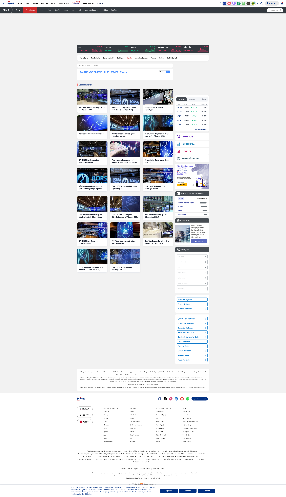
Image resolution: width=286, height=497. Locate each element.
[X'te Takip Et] (165, 398)
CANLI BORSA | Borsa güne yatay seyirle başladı (124, 187)
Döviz (42, 10)
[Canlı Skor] (238, 3)
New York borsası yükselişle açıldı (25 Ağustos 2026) (92, 108)
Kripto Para (160, 422)
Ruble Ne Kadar (184, 360)
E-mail (132, 432)
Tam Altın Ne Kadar (185, 328)
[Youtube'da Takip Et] (182, 398)
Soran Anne (186, 415)
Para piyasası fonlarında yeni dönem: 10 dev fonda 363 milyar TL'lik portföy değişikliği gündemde (124, 161)
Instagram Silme (188, 432)
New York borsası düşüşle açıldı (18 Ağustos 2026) (157, 216)
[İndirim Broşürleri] (233, 3)
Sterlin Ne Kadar (184, 351)
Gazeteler (133, 428)
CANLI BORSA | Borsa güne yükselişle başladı (155, 187)
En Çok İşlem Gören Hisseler (172, 459)
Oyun (184, 408)
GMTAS (179, 108)
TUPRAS (180, 210)
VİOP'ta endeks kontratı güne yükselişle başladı (123, 135)
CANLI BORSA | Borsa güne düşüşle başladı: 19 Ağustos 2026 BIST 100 (125, 216)
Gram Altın (180, 454)
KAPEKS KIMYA (182, 214)
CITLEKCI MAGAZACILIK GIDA (186, 203)
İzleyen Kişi (201, 198)
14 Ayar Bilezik (102, 456)
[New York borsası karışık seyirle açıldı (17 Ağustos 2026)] (158, 230)
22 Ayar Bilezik (129, 456)
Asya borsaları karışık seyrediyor (91, 134)
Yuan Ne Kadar (183, 355)
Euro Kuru (159, 432)
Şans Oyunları (134, 435)
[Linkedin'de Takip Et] (176, 398)
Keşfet (158, 442)
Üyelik (136, 469)
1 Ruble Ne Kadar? (116, 459)
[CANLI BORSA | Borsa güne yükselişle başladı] (158, 175)
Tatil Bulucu (187, 418)
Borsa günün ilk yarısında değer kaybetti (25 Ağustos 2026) (124, 108)
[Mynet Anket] (229, 3)
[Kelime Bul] (243, 3)
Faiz (80, 10)
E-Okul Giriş (187, 425)
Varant (153, 58)
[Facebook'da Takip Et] (159, 398)
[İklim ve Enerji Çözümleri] (253, 3)
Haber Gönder (201, 399)
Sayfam (114, 10)
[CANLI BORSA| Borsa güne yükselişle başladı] (92, 149)
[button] (3, 3)
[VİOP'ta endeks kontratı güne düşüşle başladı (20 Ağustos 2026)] (92, 204)
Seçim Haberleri (135, 422)
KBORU (179, 112)
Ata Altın (190, 454)
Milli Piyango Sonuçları (190, 422)
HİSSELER (187, 151)
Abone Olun (199, 241)
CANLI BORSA (189, 144)
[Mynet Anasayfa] (10, 2)
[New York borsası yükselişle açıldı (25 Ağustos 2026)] (92, 97)
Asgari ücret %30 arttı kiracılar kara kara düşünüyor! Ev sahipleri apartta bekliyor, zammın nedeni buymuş (160, 451)
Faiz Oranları (146, 462)
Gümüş (57, 10)
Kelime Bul (186, 412)
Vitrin (132, 418)
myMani (105, 10)
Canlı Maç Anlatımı (136, 425)
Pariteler (136, 462)
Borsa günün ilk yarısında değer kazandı (157, 161)
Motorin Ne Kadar (185, 309)
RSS (162, 469)
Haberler (106, 412)
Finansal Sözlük (161, 415)
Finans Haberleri (153, 454)
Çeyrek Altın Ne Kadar (186, 319)
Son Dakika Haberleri (110, 408)
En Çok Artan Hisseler (152, 459)
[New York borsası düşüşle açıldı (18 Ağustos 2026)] (158, 204)
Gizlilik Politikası (145, 469)
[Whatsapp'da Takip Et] (187, 398)
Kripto (65, 10)
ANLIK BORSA (189, 136)
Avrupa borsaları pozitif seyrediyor (154, 108)
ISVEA (179, 116)
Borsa (18, 10)
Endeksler (120, 58)
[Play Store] (85, 409)
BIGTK (179, 120)
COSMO (179, 124)
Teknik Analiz (95, 58)
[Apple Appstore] (85, 415)
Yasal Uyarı (156, 469)
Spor (105, 435)
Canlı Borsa (84, 58)
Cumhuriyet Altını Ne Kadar (188, 337)
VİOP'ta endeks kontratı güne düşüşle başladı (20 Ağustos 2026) (90, 216)
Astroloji (133, 415)
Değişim (161, 58)
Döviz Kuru (200, 459)
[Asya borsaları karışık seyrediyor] (92, 123)
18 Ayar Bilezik (115, 456)
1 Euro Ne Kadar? (101, 459)
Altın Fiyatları (160, 425)
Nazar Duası (187, 442)
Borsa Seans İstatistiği (163, 408)
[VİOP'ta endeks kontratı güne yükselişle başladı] (125, 123)
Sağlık (132, 412)
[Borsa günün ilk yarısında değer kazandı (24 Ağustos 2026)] (158, 123)
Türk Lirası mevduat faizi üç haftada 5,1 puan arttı (104, 451)
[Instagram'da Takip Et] (170, 398)
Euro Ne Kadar (183, 346)
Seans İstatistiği (108, 58)
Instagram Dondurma (190, 428)
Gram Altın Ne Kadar (186, 323)
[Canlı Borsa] (248, 3)
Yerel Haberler (108, 442)
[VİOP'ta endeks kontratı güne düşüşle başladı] (125, 230)
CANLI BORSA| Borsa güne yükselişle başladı (89, 161)
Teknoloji (133, 408)
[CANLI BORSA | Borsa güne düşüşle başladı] (92, 230)
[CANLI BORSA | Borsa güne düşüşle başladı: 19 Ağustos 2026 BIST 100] (125, 204)
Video (105, 438)
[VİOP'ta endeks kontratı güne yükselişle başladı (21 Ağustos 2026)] (92, 175)
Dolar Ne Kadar (184, 341)
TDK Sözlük (186, 435)
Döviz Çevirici (185, 250)
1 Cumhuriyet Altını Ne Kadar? (187, 456)
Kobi (131, 438)
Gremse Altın (201, 454)
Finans (105, 415)
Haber (73, 10)
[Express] (224, 3)
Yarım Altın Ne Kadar (186, 332)
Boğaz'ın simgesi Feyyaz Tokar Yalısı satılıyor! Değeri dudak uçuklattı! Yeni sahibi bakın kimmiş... (111, 454)
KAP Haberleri (172, 58)
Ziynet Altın (89, 456)
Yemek (105, 418)
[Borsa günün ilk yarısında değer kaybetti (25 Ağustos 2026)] (125, 97)
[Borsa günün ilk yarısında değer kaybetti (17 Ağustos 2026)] (92, 256)
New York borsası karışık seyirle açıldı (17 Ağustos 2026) (157, 242)
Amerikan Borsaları (92, 10)
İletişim (123, 469)
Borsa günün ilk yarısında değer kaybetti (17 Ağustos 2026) (91, 268)
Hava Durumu (160, 438)
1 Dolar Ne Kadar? (85, 459)
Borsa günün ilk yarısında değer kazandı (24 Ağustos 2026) (157, 135)
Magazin (106, 425)
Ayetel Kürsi (187, 438)
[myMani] (76, 3)
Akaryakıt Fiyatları (185, 299)
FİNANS (6, 10)
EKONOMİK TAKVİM (190, 158)
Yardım (130, 469)
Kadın (105, 422)
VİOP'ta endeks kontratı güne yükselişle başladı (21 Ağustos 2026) (90, 187)
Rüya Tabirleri (161, 435)
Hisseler (129, 58)
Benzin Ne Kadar (184, 304)
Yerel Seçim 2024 (168, 454)
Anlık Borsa (30, 10)
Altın (49, 10)
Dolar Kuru (160, 428)
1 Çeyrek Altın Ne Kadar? (145, 456)
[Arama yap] (261, 3)
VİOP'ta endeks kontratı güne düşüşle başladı (123, 242)
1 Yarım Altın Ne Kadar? (166, 456)
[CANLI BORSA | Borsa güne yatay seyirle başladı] (125, 175)
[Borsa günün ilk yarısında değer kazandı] (158, 149)
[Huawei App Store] (85, 421)
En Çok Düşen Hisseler (133, 459)
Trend (105, 428)
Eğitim (105, 432)
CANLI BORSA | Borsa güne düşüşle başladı (89, 242)
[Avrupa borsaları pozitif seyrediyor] (158, 97)
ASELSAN (180, 206)
